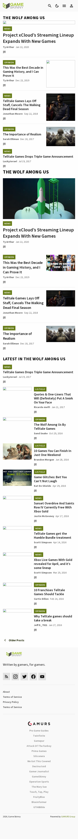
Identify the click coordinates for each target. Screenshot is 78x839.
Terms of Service (12, 696)
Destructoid (39, 766)
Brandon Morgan (44, 459)
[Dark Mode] (57, 5)
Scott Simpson (43, 542)
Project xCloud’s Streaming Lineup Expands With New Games (38, 38)
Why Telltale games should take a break (53, 618)
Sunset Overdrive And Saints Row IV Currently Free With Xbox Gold (54, 507)
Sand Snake (41, 433)
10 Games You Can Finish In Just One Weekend (52, 453)
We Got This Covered (39, 761)
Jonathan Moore (13, 113)
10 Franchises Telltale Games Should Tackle (49, 592)
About (6, 691)
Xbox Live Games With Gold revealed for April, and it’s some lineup (53, 564)
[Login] (71, 5)
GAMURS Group (68, 816)
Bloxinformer (39, 802)
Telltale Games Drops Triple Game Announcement (38, 156)
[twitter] (24, 676)
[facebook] (33, 676)
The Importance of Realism (22, 134)
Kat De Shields (42, 485)
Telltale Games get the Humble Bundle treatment (52, 535)
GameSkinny (39, 776)
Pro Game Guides (39, 730)
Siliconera (39, 756)
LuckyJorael (10, 161)
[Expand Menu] (64, 5)
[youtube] (42, 676)
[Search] (49, 5)
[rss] (6, 676)
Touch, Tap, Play (39, 791)
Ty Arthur (8, 47)
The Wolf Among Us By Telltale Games (50, 426)
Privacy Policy (11, 702)
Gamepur (39, 740)
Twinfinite (39, 735)
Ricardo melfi (42, 407)
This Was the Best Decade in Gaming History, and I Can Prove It (23, 71)
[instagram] (15, 676)
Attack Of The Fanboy (39, 746)
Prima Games (39, 751)
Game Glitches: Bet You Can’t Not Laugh (50, 479)
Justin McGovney (44, 516)
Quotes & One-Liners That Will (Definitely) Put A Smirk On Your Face (53, 398)
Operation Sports (39, 781)
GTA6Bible (39, 807)
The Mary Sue (39, 786)
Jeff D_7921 (40, 625)
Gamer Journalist (39, 771)
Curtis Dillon (41, 598)
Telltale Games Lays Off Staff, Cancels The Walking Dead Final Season (21, 105)
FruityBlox (39, 797)
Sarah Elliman (11, 139)
